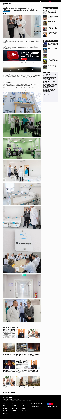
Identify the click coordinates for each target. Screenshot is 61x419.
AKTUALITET (32, 3)
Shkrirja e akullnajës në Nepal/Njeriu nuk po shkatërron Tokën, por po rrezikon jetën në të (53, 43)
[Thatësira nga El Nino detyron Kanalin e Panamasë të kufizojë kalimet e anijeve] (45, 50)
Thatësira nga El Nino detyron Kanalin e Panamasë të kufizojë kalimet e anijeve (53, 49)
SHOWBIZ (27, 3)
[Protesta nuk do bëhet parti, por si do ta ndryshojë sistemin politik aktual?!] (45, 17)
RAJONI (40, 3)
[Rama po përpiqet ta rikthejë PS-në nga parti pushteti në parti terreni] (45, 34)
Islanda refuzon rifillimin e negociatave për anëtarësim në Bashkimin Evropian (21, 387)
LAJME (15, 3)
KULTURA (24, 408)
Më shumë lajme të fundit (9, 392)
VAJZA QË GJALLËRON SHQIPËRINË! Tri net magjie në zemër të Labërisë (53, 60)
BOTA (44, 3)
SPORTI (19, 3)
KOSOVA (36, 3)
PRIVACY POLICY (56, 417)
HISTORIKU (24, 410)
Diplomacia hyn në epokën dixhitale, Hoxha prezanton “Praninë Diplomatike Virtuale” (34, 371)
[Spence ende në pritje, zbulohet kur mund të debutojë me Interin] (9, 364)
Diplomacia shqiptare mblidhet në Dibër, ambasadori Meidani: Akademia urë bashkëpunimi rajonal (49, 90)
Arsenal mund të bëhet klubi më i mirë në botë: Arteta (52, 54)
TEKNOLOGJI (15, 408)
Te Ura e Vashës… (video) (52, 21)
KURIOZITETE (24, 407)
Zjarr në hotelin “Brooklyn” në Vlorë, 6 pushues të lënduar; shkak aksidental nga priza (52, 66)
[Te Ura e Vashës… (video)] (45, 23)
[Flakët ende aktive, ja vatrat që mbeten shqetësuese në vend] (9, 347)
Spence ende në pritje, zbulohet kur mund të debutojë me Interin (9, 371)
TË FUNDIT (5, 403)
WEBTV (47, 3)
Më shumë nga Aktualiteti (12, 327)
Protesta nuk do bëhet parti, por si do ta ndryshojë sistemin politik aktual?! (53, 16)
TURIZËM (23, 405)
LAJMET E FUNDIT (8, 359)
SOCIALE (23, 403)
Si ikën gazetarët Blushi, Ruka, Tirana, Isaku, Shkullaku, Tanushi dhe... (9, 340)
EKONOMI (23, 3)
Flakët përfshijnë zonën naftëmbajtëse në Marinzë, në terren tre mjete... (33, 354)
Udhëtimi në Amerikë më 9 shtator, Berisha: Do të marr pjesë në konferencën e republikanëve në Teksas (49, 78)
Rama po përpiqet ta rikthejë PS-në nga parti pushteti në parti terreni (52, 33)
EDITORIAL (5, 410)
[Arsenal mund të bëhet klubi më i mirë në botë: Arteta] (45, 55)
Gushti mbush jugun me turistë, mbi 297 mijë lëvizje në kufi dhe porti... (21, 354)
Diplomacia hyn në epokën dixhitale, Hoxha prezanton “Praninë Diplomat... (21, 340)
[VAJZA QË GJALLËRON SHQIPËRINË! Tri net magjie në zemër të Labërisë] (45, 61)
